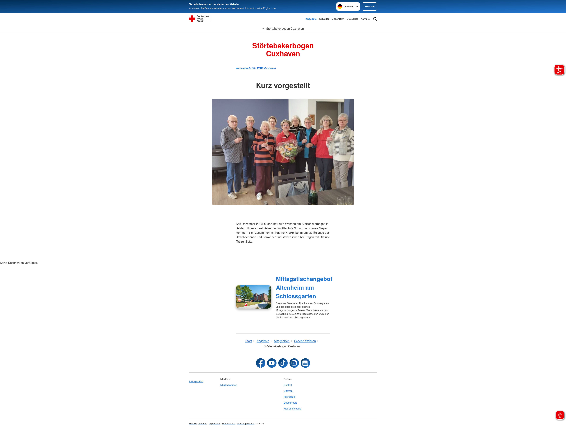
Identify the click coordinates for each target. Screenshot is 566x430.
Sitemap (288, 391)
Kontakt (288, 385)
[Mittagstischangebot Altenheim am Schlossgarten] (253, 297)
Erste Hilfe (352, 19)
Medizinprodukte (292, 408)
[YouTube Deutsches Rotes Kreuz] (272, 363)
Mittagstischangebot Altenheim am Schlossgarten (304, 287)
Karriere (365, 19)
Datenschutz (290, 402)
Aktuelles (324, 19)
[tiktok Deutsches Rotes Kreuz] (283, 363)
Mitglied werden (228, 385)
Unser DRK (338, 19)
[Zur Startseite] (218, 19)
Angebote (311, 19)
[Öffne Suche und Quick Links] (375, 19)
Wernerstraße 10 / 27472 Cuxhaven (256, 68)
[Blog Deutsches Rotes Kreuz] (305, 363)
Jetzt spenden (196, 381)
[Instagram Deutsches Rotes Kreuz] (294, 363)
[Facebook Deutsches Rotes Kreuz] (260, 363)
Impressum (289, 396)
